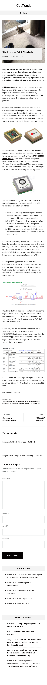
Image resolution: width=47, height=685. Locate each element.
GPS (14, 401)
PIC (11, 403)
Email (5, 526)
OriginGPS (5, 403)
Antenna (9, 401)
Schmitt (21, 403)
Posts (9, 399)
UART (39, 403)
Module (31, 401)
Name (5, 514)
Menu (25, 13)
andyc (6, 56)
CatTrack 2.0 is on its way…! (18, 604)
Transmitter (28, 403)
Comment (7, 478)
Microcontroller (23, 401)
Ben (8, 631)
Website (5, 538)
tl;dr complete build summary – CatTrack (26, 455)
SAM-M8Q (32, 118)
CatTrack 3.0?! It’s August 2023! (19, 598)
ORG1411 (37, 401)
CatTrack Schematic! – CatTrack (22, 442)
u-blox (5, 87)
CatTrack (23, 5)
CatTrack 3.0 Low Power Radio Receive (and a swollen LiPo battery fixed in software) (24, 642)
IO (16, 401)
